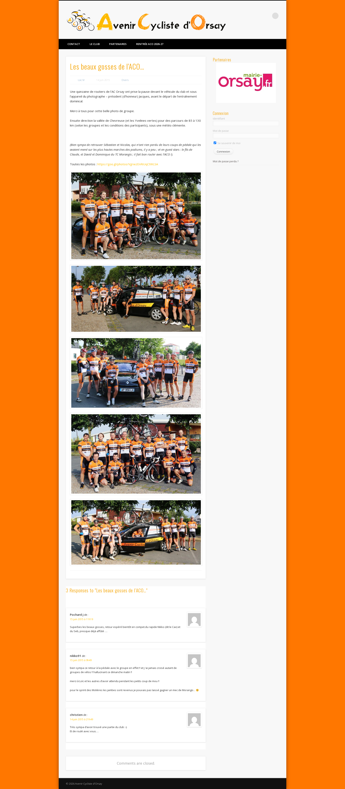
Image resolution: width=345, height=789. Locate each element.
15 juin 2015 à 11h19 (81, 619)
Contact (73, 44)
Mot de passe (221, 130)
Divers (125, 80)
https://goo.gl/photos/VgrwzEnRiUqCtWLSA (127, 164)
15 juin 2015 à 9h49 (81, 660)
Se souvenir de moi (228, 143)
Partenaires (118, 44)
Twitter (267, 16)
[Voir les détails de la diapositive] (246, 82)
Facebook (259, 16)
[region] (246, 83)
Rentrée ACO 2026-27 (149, 44)
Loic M (81, 80)
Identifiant (219, 118)
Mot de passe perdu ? (225, 161)
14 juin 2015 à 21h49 (81, 719)
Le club (95, 44)
